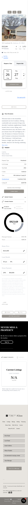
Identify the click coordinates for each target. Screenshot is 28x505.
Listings (8, 421)
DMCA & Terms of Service (18, 501)
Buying (13, 421)
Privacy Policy (7, 501)
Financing (23, 421)
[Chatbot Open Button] (23, 500)
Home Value (8, 425)
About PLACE (11, 428)
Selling (18, 421)
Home (3, 421)
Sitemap (14, 503)
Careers (21, 425)
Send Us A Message (14, 468)
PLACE (5, 487)
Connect (18, 428)
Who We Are (15, 425)
